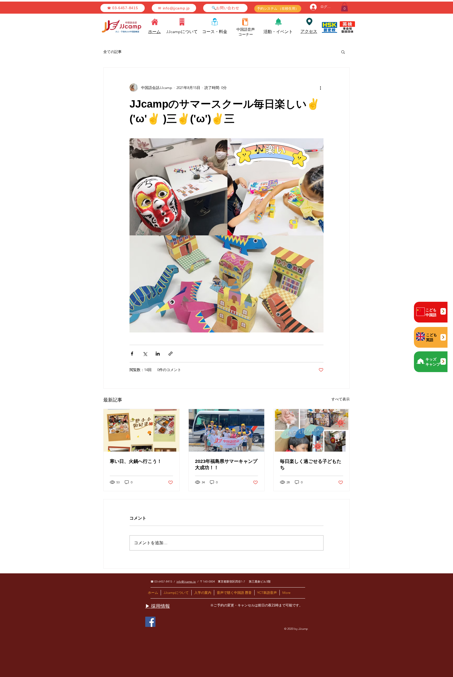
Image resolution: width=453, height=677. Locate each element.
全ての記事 (112, 51)
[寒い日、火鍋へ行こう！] (141, 430)
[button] (344, 7)
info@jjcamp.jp (186, 581)
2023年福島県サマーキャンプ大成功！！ (226, 464)
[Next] (443, 311)
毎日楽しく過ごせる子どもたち (310, 464)
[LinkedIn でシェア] (157, 353)
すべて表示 (340, 399)
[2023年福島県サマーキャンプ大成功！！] (227, 430)
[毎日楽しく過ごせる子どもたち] (311, 430)
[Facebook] (150, 622)
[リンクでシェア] (170, 353)
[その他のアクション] (320, 87)
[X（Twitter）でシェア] (144, 353)
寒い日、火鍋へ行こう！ (136, 461)
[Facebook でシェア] (132, 353)
